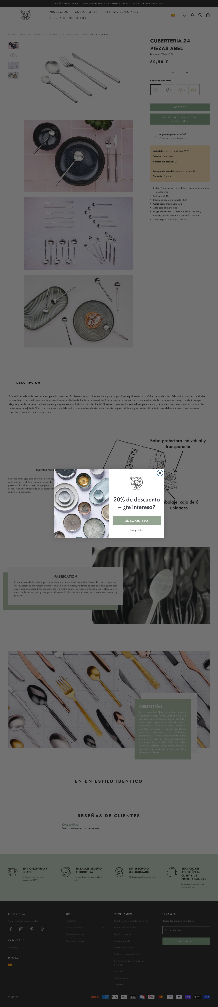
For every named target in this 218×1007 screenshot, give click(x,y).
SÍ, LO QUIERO (136, 520)
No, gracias (136, 530)
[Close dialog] (160, 473)
